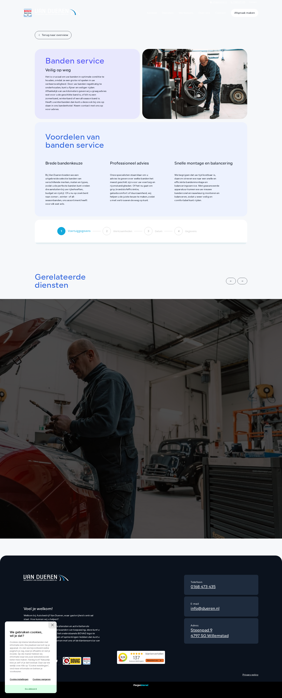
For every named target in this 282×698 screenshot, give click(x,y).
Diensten (167, 13)
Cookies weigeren (42, 679)
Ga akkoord (31, 689)
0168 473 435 (239, 2)
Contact (253, 2)
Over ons (204, 13)
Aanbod (152, 13)
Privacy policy (250, 674)
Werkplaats (186, 13)
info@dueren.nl (219, 2)
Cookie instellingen (19, 679)
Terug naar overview (55, 35)
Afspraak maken (244, 13)
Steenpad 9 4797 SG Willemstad (209, 633)
